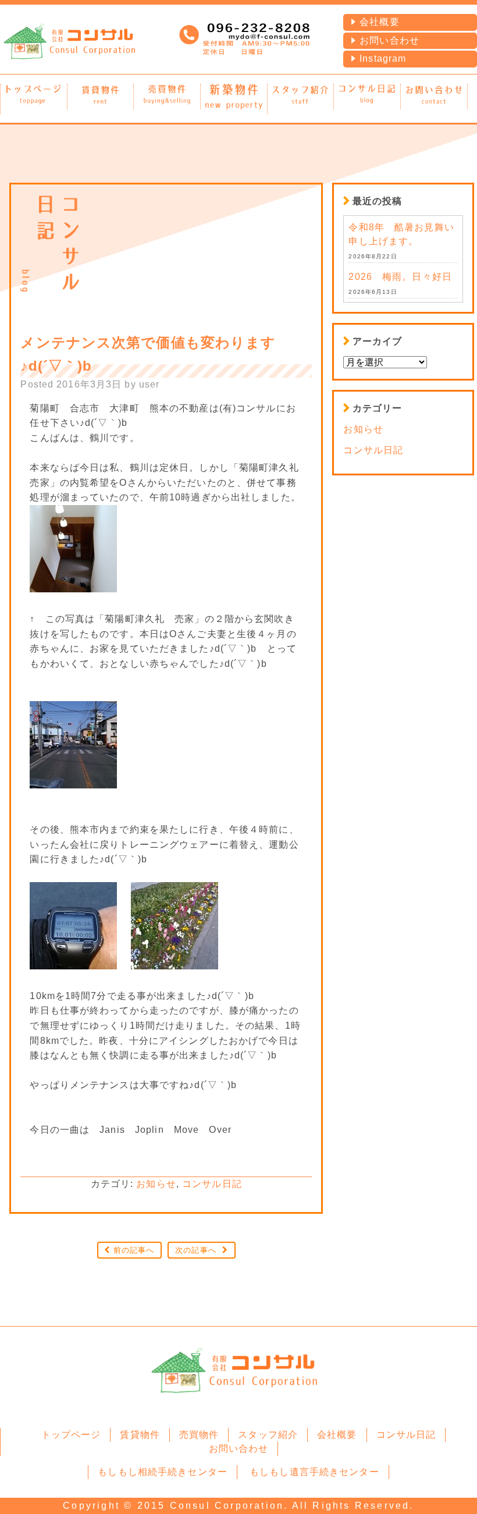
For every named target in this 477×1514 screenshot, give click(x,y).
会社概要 (379, 22)
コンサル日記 (212, 1184)
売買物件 (199, 1435)
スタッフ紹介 (268, 1435)
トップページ (71, 1435)
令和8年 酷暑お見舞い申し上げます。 (401, 234)
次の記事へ (195, 1250)
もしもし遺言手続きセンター (314, 1472)
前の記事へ (134, 1250)
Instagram (382, 58)
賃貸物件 (139, 1435)
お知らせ (156, 1184)
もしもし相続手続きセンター (162, 1472)
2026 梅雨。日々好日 (399, 277)
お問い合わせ (389, 40)
